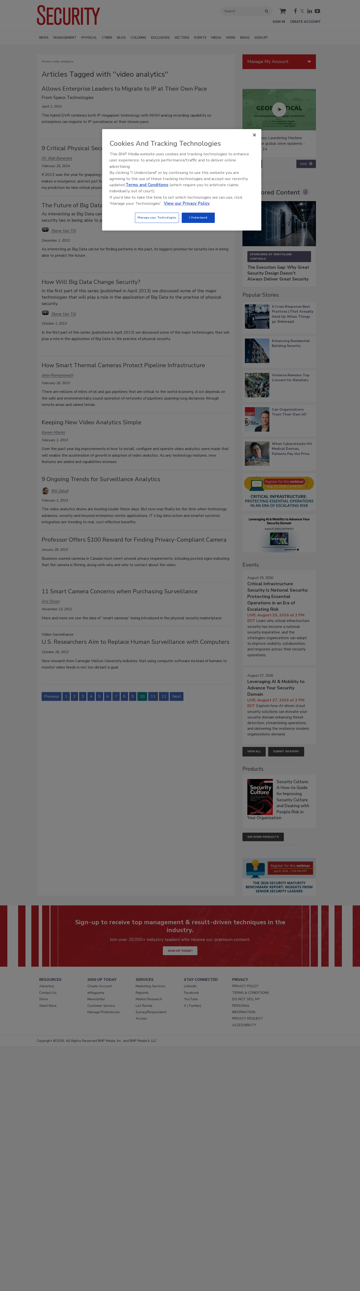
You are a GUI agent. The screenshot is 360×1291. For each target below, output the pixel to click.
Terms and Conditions (147, 185)
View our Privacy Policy (187, 203)
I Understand (198, 217)
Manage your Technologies (157, 217)
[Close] (254, 135)
